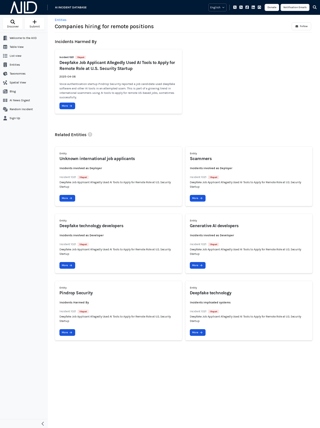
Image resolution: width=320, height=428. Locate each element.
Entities (60, 20)
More (65, 105)
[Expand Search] (312, 7)
